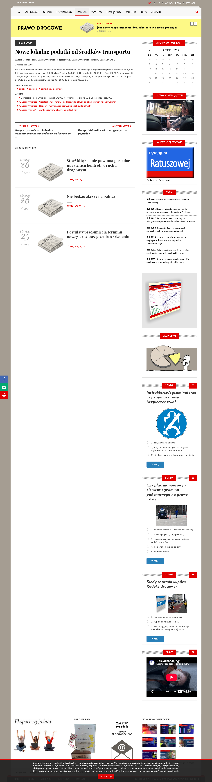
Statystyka (96, 12)
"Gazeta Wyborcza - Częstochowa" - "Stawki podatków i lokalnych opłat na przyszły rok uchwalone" (67, 102)
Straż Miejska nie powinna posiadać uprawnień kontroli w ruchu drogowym (98, 165)
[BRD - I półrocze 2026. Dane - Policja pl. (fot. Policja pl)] (149, 729)
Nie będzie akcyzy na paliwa (91, 196)
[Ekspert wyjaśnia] (34, 736)
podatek (33, 89)
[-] (167, 729)
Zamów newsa (173, 3)
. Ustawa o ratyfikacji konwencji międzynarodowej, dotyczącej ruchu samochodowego (166, 240)
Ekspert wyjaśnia (64, 12)
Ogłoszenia (131, 12)
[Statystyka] (172, 357)
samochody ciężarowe (52, 89)
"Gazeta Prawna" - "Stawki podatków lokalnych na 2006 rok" (48, 110)
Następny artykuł (123, 126)
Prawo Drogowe (40, 28)
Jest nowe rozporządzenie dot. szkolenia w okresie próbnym (137, 27)
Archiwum (156, 12)
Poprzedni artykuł (27, 126)
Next (195, 23)
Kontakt (190, 3)
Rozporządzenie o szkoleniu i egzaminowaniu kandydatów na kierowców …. (43, 134)
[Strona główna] (19, 12)
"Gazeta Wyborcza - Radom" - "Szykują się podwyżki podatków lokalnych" (55, 106)
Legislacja (82, 12)
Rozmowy (47, 12)
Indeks (144, 12)
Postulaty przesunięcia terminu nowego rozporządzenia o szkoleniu (98, 234)
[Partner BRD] (82, 741)
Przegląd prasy (113, 12)
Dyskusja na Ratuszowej (158, 180)
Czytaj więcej (76, 180)
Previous (192, 23)
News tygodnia (31, 12)
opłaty (22, 89)
